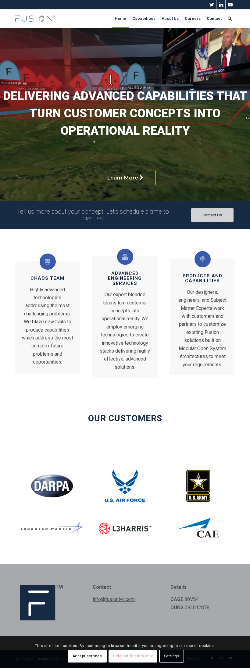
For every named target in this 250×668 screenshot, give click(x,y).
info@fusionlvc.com (114, 599)
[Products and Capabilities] (203, 259)
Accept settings (87, 656)
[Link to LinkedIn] (220, 4)
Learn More (123, 178)
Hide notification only (133, 656)
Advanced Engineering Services (125, 278)
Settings (172, 656)
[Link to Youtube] (230, 4)
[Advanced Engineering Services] (125, 257)
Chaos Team (47, 278)
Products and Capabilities (202, 278)
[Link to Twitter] (211, 4)
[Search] (230, 18)
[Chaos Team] (48, 262)
